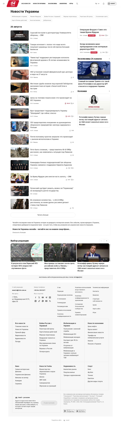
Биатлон (91, 378)
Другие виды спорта (95, 381)
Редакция (60, 291)
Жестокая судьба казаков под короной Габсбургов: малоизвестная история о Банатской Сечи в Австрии (51, 86)
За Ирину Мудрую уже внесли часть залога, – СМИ (50, 177)
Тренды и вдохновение (72, 375)
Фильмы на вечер (21, 378)
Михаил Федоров (35, 16)
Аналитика (63, 3)
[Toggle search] (77, 3)
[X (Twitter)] (39, 297)
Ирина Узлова (93, 107)
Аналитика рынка (70, 369)
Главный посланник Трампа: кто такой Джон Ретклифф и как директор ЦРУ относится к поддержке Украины (93, 83)
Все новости (26, 3)
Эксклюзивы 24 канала (90, 58)
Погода (17, 341)
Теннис (90, 375)
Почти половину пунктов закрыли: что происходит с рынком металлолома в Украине (51, 138)
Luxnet (67, 420)
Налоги (90, 341)
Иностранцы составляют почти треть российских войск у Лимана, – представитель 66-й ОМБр (59, 265)
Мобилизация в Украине (19, 16)
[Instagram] (50, 297)
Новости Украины (39, 3)
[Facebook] (35, 297)
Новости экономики (95, 323)
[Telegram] (46, 297)
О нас (59, 287)
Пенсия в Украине (94, 344)
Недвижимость (69, 366)
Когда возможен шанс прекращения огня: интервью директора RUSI (93, 46)
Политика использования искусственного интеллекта (83, 290)
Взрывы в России (45, 348)
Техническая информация (101, 287)
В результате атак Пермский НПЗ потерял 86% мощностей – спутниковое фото (24, 265)
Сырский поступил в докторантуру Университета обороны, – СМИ (50, 34)
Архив (95, 305)
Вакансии (96, 295)
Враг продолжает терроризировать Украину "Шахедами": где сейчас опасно (48, 112)
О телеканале (61, 299)
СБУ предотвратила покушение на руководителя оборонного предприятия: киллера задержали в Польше (50, 124)
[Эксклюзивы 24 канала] (109, 59)
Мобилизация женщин (72, 337)
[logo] (12, 3)
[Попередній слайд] (101, 240)
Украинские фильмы (22, 374)
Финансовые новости (96, 332)
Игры (71, 3)
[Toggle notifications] (103, 3)
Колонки (82, 91)
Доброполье (47, 20)
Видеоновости (20, 335)
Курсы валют (92, 329)
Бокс (89, 369)
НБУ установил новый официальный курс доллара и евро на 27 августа (51, 73)
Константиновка (35, 20)
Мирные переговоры (70, 16)
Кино (17, 366)
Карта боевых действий (19, 20)
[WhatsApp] (42, 301)
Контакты (96, 291)
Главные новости (21, 326)
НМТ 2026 (42, 380)
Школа (41, 377)
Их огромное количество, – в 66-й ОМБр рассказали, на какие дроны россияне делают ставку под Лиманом (49, 202)
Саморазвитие (44, 383)
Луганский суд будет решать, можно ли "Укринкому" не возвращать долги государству (51, 189)
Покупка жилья (69, 372)
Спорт (90, 366)
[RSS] (50, 301)
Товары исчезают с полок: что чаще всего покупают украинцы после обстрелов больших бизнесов (49, 47)
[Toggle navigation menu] (3, 3)
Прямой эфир (20, 332)
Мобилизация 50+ (70, 334)
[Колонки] (109, 91)
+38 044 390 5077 (39, 290)
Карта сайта (96, 309)
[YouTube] (42, 297)
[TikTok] (39, 301)
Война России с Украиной (52, 16)
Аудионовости (20, 338)
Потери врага (44, 351)
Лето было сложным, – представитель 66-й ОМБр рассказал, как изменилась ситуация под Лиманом (51, 151)
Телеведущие (61, 302)
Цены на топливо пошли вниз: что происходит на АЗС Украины (51, 99)
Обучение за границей (47, 386)
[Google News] (46, 301)
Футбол (90, 372)
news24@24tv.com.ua (19, 290)
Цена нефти (92, 326)
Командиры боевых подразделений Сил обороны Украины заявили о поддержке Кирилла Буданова (51, 163)
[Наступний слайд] (106, 240)
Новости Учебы (45, 366)
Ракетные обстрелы (86, 16)
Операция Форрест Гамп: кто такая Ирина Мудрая (93, 31)
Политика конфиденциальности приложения (82, 298)
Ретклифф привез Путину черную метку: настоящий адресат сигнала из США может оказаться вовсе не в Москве (93, 121)
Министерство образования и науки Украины (47, 371)
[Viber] (35, 301)
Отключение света (101, 16)
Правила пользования (64, 310)
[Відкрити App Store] (81, 411)
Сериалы (18, 384)
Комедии (18, 381)
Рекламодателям (62, 306)
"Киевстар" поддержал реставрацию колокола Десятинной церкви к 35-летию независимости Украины (49, 60)
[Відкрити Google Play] (69, 411)
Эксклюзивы (52, 3)
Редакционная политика (65, 295)
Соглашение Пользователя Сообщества (79, 306)
